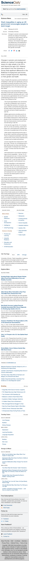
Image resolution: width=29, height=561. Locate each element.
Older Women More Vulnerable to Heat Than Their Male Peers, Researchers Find (13, 292)
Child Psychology (8, 228)
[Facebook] (9, 51)
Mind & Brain (5, 214)
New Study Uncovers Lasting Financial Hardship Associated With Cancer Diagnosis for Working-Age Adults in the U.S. (13, 307)
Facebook (6, 519)
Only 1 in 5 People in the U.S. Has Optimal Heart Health (14, 335)
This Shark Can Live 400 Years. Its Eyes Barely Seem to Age (14, 481)
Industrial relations (23, 225)
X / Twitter (5, 521)
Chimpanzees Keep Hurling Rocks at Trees (13, 411)
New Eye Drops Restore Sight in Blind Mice (13, 406)
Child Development (7, 222)
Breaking (3, 386)
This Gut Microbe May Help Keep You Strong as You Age (14, 485)
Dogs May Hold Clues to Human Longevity (13, 389)
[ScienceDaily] (10, 2)
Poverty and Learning (7, 234)
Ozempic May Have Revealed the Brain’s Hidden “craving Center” (13, 475)
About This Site (5, 541)
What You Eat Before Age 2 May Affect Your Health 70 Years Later (13, 454)
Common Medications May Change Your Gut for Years (14, 462)
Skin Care (5, 442)
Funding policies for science (23, 219)
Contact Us (6, 536)
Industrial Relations (6, 239)
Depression (5, 430)
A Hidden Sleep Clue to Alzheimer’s (11, 401)
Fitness (4, 444)
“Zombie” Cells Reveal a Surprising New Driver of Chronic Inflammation (14, 371)
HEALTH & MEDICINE (5, 417)
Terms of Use (23, 543)
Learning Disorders (7, 432)
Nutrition (4, 422)
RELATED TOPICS (6, 210)
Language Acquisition (8, 434)
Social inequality (23, 223)
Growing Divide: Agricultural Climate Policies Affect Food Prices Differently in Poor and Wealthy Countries (13, 278)
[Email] (19, 51)
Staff (12, 541)
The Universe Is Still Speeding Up (11, 394)
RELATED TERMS (20, 210)
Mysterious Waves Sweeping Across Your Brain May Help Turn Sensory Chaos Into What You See (14, 471)
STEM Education (8, 246)
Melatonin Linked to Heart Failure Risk (12, 396)
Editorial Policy (15, 543)
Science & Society (7, 231)
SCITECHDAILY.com (11, 362)
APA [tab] (18, 255)
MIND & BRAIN (4, 427)
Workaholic (21, 216)
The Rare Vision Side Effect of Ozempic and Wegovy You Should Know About (12, 375)
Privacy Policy (5, 543)
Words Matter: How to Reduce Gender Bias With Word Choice (13, 349)
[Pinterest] (14, 51)
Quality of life (22, 228)
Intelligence (7, 225)
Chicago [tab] (24, 255)
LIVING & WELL (4, 437)
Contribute (17, 541)
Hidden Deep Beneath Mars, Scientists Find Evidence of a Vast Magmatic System (12, 379)
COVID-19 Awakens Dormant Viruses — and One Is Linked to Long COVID (14, 489)
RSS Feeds (6, 508)
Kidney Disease (6, 425)
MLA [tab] (13, 255)
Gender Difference (7, 217)
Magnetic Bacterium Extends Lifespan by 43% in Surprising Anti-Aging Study (14, 367)
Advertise (24, 541)
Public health (22, 235)
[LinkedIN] (17, 51)
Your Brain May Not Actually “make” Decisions (14, 468)
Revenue (21, 213)
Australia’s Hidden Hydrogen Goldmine (12, 399)
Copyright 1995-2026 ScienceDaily (11, 545)
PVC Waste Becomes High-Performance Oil (13, 392)
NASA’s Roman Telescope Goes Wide (12, 408)
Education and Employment (8, 243)
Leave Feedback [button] (7, 534)
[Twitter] (11, 51)
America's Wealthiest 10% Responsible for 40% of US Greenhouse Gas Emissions (14, 321)
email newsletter (21, 9)
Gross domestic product (23, 231)
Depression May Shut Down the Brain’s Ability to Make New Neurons (15, 458)
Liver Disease (6, 420)
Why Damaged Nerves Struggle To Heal (12, 404)
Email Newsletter (7, 505)
